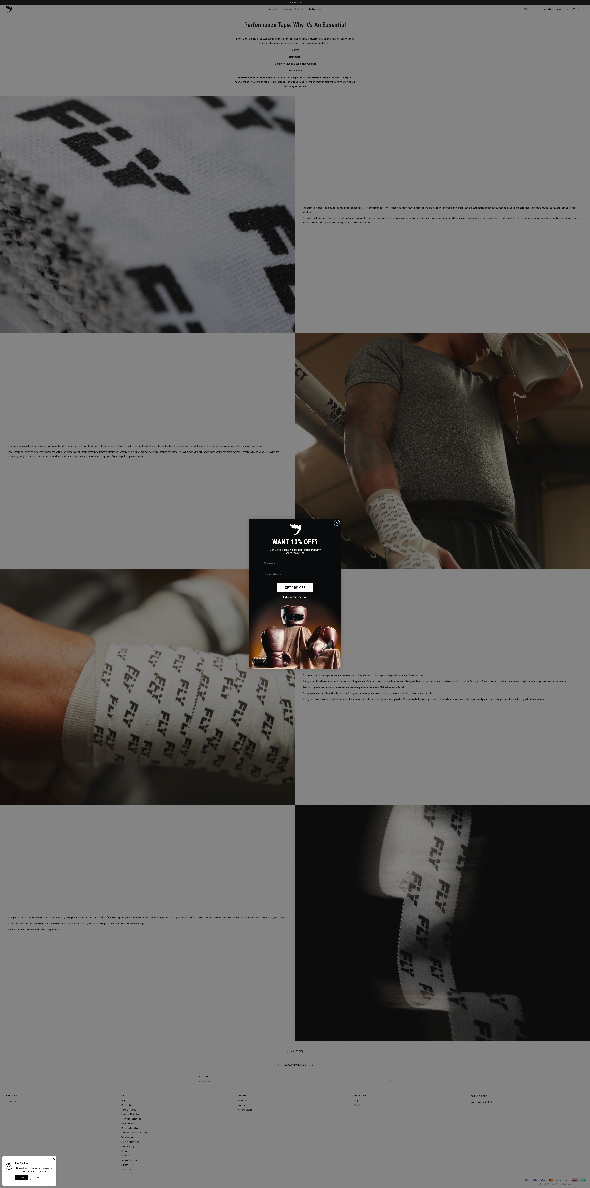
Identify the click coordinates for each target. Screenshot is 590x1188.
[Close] (53, 1158)
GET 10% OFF (295, 588)
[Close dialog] (337, 522)
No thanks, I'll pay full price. (295, 597)
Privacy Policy (42, 1171)
